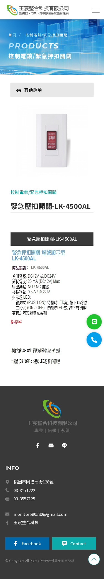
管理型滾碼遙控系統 (47, 509)
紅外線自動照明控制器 (48, 557)
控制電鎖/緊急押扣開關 (47, 34)
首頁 (12, 34)
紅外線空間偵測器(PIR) (49, 473)
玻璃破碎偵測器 (43, 436)
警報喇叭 (38, 412)
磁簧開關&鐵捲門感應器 (49, 424)
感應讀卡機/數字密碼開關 (51, 376)
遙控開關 (38, 497)
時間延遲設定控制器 (47, 400)
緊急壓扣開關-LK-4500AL (52, 238)
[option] (52, 144)
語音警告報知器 (43, 388)
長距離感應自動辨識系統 (50, 521)
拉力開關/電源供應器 (47, 449)
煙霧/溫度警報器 (44, 545)
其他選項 (33, 89)
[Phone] (94, 339)
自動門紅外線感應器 (47, 570)
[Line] (94, 321)
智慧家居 (36, 98)
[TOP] (94, 559)
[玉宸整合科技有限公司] (37, 10)
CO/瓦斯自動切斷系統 (48, 533)
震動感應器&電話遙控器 (49, 461)
